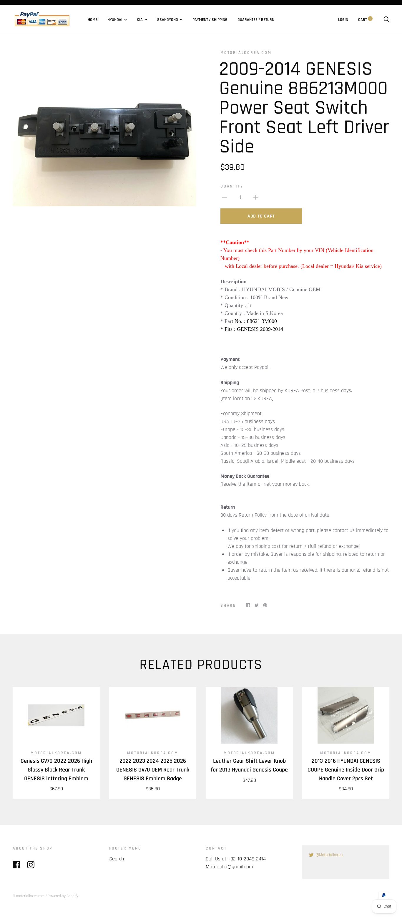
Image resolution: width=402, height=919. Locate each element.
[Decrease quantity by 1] (224, 197)
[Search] (386, 19)
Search (116, 858)
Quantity (231, 186)
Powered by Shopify (63, 896)
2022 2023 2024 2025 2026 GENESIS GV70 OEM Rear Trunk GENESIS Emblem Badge (152, 769)
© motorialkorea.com (28, 896)
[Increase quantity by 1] (256, 197)
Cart (364, 19)
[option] (104, 128)
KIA (140, 19)
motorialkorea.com (246, 52)
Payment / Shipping (209, 19)
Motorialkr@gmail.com (229, 866)
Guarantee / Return (255, 19)
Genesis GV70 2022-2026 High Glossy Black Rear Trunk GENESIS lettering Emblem (56, 769)
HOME (92, 19)
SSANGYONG (167, 19)
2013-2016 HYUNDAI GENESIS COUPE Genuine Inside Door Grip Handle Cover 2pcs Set (346, 769)
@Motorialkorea (329, 855)
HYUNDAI (114, 19)
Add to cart (261, 216)
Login (343, 19)
